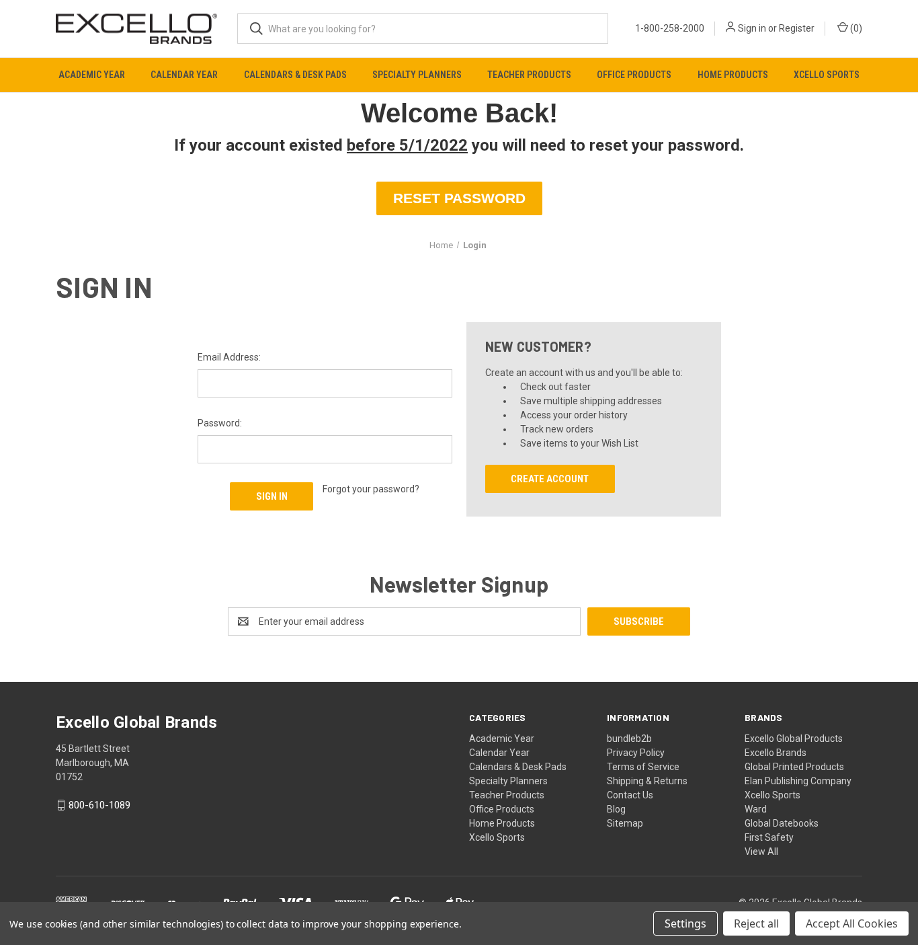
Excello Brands (775, 752)
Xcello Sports (827, 74)
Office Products (634, 74)
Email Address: (229, 357)
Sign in (752, 28)
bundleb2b (629, 738)
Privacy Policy (636, 752)
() (855, 28)
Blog (616, 809)
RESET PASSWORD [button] (459, 198)
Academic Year (91, 74)
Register (797, 28)
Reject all (756, 923)
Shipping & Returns (647, 781)
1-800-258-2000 (669, 28)
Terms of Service (643, 766)
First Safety (769, 837)
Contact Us (630, 795)
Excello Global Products (794, 738)
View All (761, 851)
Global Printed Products (794, 766)
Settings (685, 923)
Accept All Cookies (852, 923)
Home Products (733, 74)
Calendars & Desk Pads (295, 74)
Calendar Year (184, 74)
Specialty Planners (417, 74)
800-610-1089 (99, 805)
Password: (220, 423)
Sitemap (625, 823)
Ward (756, 809)
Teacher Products (529, 74)
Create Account (550, 479)
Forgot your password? (371, 489)
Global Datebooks (782, 823)
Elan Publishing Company (798, 781)
